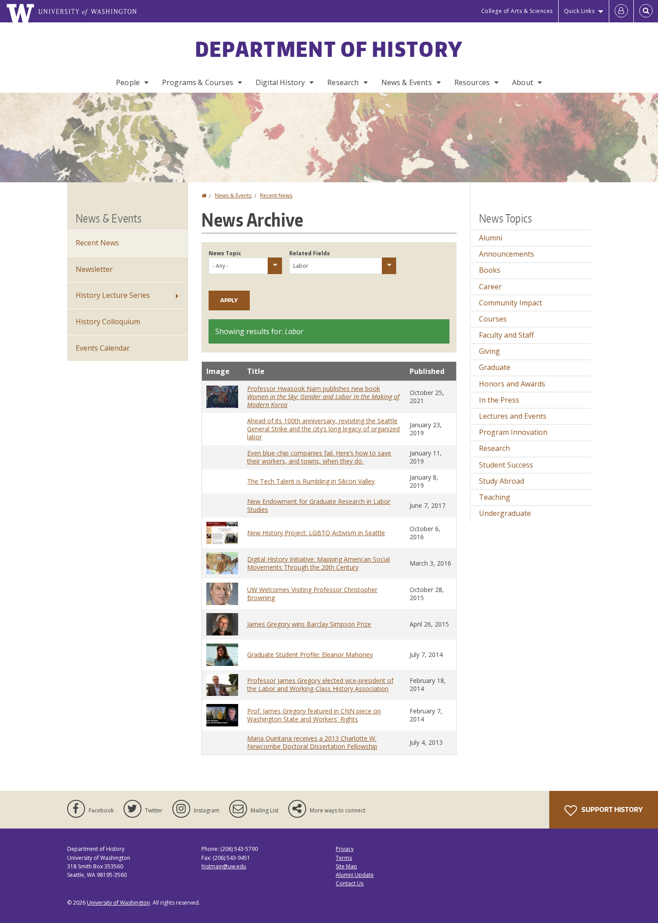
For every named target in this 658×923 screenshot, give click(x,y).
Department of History (329, 49)
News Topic (225, 253)
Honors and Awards (512, 384)
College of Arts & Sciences (517, 11)
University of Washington (118, 902)
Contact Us (349, 883)
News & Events (406, 82)
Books (489, 270)
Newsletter (94, 269)
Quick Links (579, 11)
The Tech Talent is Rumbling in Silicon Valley (311, 481)
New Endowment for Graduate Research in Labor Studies (318, 505)
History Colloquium (108, 321)
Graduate (494, 367)
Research (343, 82)
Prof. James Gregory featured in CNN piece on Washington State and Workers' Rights (314, 715)
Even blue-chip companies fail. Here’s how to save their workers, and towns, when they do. (319, 457)
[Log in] (621, 11)
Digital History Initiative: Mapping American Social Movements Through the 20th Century (318, 563)
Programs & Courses (197, 82)
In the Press (499, 400)
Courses (493, 319)
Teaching (494, 497)
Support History (611, 809)
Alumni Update (355, 875)
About (522, 82)
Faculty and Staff (506, 335)
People (128, 82)
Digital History (280, 82)
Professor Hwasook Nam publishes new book (323, 396)
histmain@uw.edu (223, 866)
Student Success (506, 465)
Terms (344, 858)
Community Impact (510, 303)
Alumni (490, 238)
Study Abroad (501, 481)
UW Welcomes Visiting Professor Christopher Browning (312, 593)
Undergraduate (505, 513)
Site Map (346, 866)
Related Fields (309, 253)
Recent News (276, 195)
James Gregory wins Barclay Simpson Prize (309, 624)
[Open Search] (646, 11)
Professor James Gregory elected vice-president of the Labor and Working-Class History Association (320, 684)
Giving (489, 351)
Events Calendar (103, 348)
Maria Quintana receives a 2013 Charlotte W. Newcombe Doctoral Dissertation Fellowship (312, 742)
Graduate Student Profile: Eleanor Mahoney (310, 654)
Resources (472, 82)
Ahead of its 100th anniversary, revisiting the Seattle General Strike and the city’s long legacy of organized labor (323, 428)
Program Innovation (513, 432)
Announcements (506, 254)
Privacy (345, 849)
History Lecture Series (113, 295)
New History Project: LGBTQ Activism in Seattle (316, 532)
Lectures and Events (513, 416)
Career (490, 287)
